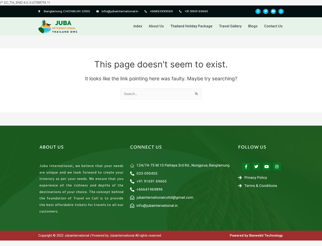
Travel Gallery (230, 26)
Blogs (253, 26)
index (137, 26)
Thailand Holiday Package (191, 26)
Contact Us (273, 26)
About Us (156, 26)
